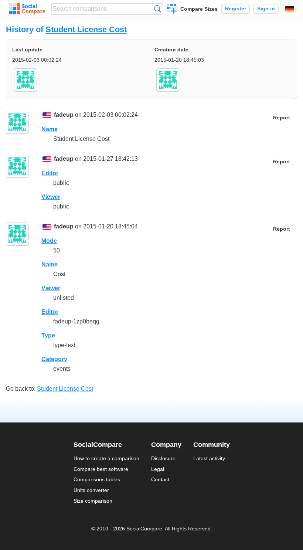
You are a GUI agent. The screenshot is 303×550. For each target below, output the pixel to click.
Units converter (91, 490)
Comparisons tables (97, 479)
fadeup (64, 115)
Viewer (50, 197)
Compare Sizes (199, 9)
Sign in (266, 8)
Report (281, 117)
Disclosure (163, 458)
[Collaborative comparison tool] (27, 9)
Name (49, 129)
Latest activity (209, 458)
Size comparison (93, 501)
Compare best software (101, 469)
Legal (157, 469)
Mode (49, 241)
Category (54, 359)
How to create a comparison (106, 458)
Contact (160, 479)
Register (235, 8)
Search (157, 8)
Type (48, 335)
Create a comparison (172, 10)
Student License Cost (86, 29)
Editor (49, 173)
